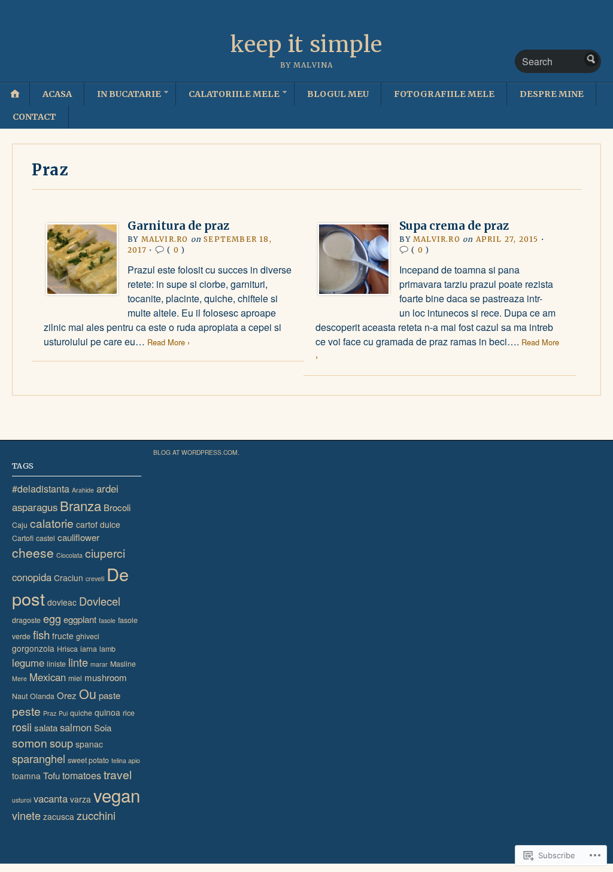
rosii (22, 726)
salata (45, 727)
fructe (63, 636)
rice (129, 712)
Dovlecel (99, 601)
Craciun (68, 578)
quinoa (107, 712)
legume (28, 662)
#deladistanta (40, 489)
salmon (76, 727)
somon (29, 742)
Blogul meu (338, 94)
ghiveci (87, 636)
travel (118, 774)
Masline (123, 663)
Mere (19, 678)
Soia (102, 727)
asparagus (34, 507)
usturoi (21, 799)
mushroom (105, 677)
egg (52, 618)
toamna (26, 776)
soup (61, 743)
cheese (33, 552)
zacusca (58, 816)
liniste (56, 663)
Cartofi (23, 538)
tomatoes (81, 775)
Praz (49, 713)
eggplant (79, 619)
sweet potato (88, 760)
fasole (107, 620)
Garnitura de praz (178, 226)
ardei (107, 488)
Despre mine (552, 94)
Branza (80, 505)
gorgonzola (33, 648)
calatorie (52, 523)
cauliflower (78, 537)
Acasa (57, 94)
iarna (88, 648)
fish (41, 634)
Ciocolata (69, 555)
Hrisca (67, 648)
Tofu (51, 775)
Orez (67, 695)
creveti (95, 578)
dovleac (62, 602)
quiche (81, 712)
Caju (20, 524)
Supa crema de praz (454, 226)
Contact (34, 116)
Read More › (168, 342)
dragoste (26, 620)
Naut (20, 696)
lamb (107, 648)
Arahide (83, 489)
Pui (63, 713)
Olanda (42, 696)
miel (75, 678)
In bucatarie (129, 94)
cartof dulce (98, 524)
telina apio (125, 760)
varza (80, 799)
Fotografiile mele (444, 94)
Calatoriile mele (234, 94)
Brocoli (117, 507)
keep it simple (306, 44)
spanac (89, 744)
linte (78, 662)
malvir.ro (165, 239)
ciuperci (105, 553)
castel (45, 538)
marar (99, 664)
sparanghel (38, 758)
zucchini (96, 815)
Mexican (47, 677)
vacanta (51, 798)
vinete (26, 815)
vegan (116, 794)
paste (109, 695)
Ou (87, 693)
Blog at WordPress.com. (196, 452)
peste (26, 711)
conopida (31, 577)
